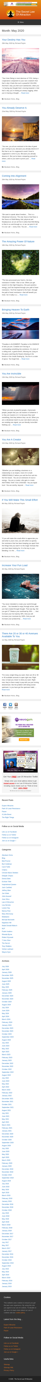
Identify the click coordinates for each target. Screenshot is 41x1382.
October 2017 (7, 1239)
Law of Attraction (8, 902)
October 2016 (7, 1260)
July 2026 (5, 966)
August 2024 (6, 1005)
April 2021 (5, 1122)
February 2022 (7, 1093)
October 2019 (7, 1175)
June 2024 (5, 1010)
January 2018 (7, 1231)
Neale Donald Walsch (9, 925)
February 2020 (7, 1163)
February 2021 (7, 1128)
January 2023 (7, 1060)
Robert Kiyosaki (7, 937)
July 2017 (5, 1242)
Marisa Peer (6, 911)
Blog (17, 99)
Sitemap (7, 1364)
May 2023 (5, 1049)
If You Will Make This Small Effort (20, 500)
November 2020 (7, 1137)
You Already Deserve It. (14, 107)
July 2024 (5, 1007)
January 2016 (7, 1283)
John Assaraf (6, 896)
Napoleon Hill (6, 923)
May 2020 (5, 1154)
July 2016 (5, 1269)
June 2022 (5, 1081)
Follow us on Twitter (9, 835)
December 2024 (7, 996)
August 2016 (6, 1266)
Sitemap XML (8, 1367)
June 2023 (5, 1046)
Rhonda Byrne (7, 934)
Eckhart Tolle (6, 882)
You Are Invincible (11, 373)
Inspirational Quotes (9, 884)
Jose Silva (5, 899)
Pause (4, 811)
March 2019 (6, 1195)
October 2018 (7, 1210)
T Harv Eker (6, 940)
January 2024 (7, 1025)
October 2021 (7, 1104)
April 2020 (5, 1157)
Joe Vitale (5, 893)
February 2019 (7, 1198)
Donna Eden (6, 879)
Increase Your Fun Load (14, 565)
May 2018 (5, 1219)
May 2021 (5, 1119)
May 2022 (5, 1084)
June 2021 (5, 1116)
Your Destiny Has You (13, 39)
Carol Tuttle (6, 867)
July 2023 (5, 1043)
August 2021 (6, 1110)
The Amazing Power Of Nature (18, 241)
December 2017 (7, 1234)
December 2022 (7, 1063)
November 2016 (7, 1257)
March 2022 (6, 1090)
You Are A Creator (11, 439)
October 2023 (7, 1034)
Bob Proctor (6, 861)
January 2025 (7, 993)
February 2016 (7, 1281)
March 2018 (6, 1225)
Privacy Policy (9, 1370)
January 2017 (7, 1251)
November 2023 (7, 1031)
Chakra (4, 870)
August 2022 (6, 1075)
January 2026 (7, 972)
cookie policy (20, 1313)
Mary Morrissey (7, 914)
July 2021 (5, 1113)
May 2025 (5, 987)
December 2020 (7, 1134)
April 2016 (5, 1275)
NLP (3, 928)
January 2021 (7, 1131)
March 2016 (6, 1278)
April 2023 (5, 1052)
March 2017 (6, 1248)
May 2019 (5, 1189)
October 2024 (7, 1002)
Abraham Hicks (9, 99)
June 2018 (5, 1216)
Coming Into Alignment (14, 175)
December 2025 (7, 975)
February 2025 (7, 990)
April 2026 (5, 969)
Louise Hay (6, 908)
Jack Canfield (7, 887)
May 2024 (5, 1013)
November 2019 (7, 1172)
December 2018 (7, 1204)
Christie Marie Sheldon (10, 873)
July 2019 (5, 1184)
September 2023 (8, 1037)
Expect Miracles (7, 806)
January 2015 (7, 1286)
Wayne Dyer (6, 952)
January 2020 (7, 1166)
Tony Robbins (7, 946)
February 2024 (7, 1022)
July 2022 (5, 1078)
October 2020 (7, 1140)
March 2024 (6, 1019)
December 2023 (7, 1028)
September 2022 (8, 1072)
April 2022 (5, 1087)
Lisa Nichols (6, 905)
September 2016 (8, 1263)
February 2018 (7, 1228)
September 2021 (8, 1107)
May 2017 (5, 1245)
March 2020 (6, 1160)
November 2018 (7, 1207)
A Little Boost (6, 814)
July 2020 (5, 1148)
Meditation (5, 917)
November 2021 (7, 1101)
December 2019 (7, 1169)
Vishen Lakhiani (7, 949)
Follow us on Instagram (10, 838)
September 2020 (8, 1143)
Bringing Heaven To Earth (15, 309)
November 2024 (7, 999)
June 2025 (5, 984)
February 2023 (7, 1057)
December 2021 (7, 1099)
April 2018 (5, 1222)
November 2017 (7, 1236)
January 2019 (7, 1201)
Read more (25, 93)
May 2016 (5, 1272)
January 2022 (7, 1096)
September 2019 (8, 1178)
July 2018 (5, 1213)
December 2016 (7, 1254)
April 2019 (5, 1192)
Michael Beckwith (8, 920)
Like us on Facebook (9, 832)
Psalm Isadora (7, 931)
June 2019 (5, 1187)
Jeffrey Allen (6, 890)
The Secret (6, 943)
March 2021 (6, 1125)
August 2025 (6, 981)
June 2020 (5, 1151)
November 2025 (7, 978)
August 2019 (6, 1181)
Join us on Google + (9, 841)
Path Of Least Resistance (11, 808)
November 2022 (7, 1066)
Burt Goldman (7, 864)
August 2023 (6, 1040)
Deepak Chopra (7, 876)
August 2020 (6, 1146)
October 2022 (7, 1069)
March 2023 (6, 1054)
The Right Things (8, 817)
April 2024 (5, 1016)
